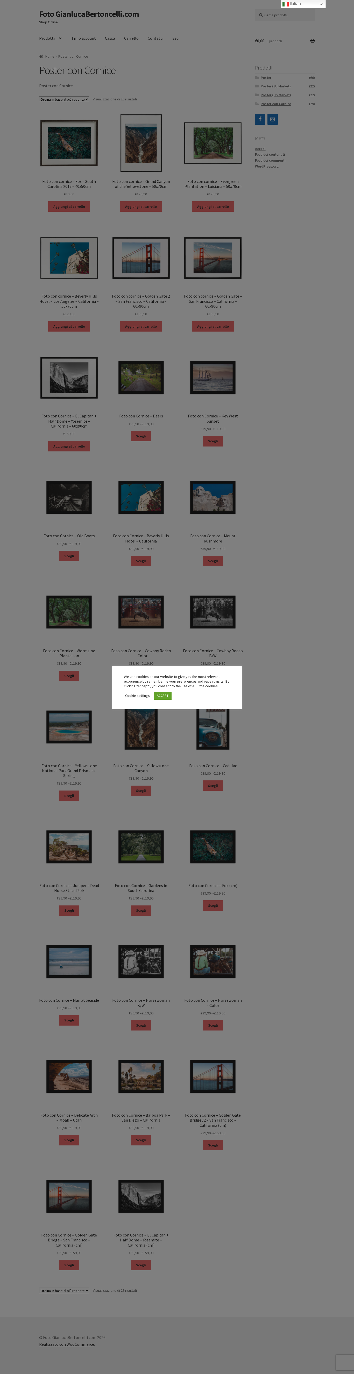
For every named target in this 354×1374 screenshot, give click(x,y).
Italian (295, 4)
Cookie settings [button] (137, 695)
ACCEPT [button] (162, 695)
